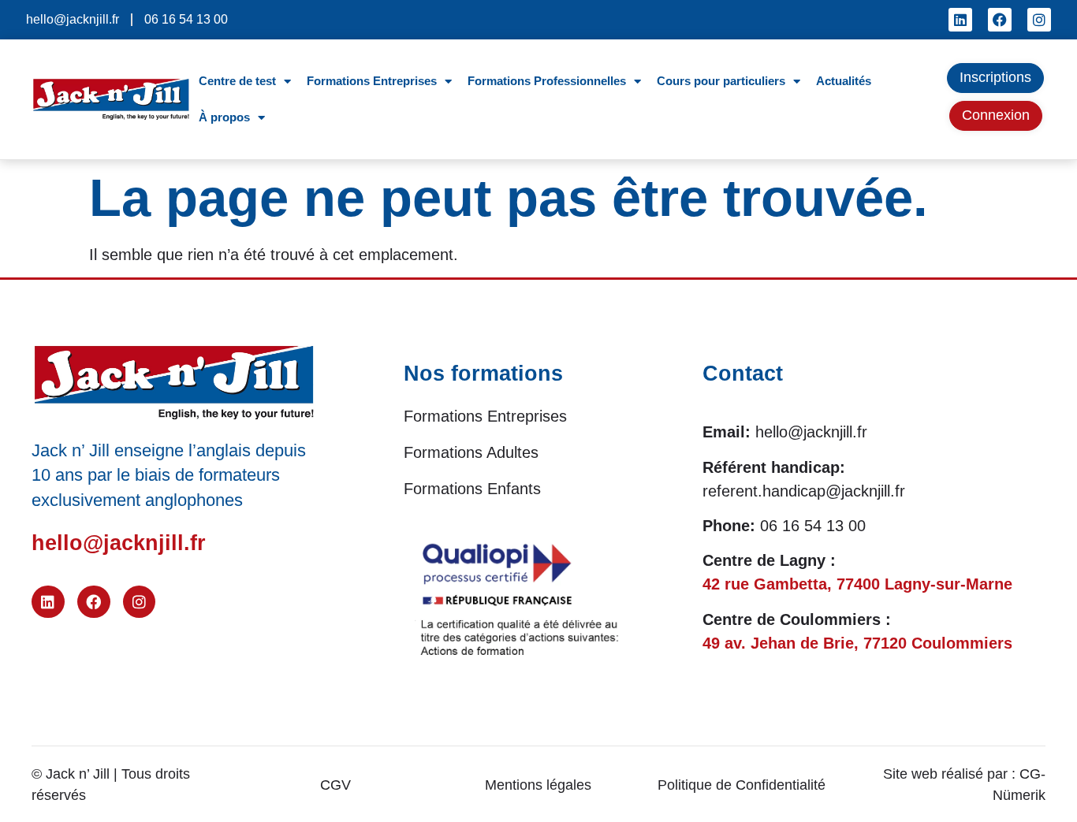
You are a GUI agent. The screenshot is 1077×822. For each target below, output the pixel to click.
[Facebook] (1000, 20)
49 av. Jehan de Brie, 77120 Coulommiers (857, 643)
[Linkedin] (960, 20)
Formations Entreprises (372, 80)
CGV (335, 785)
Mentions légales (538, 785)
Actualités (843, 80)
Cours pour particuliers (721, 80)
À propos (224, 117)
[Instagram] (1039, 20)
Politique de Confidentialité (741, 785)
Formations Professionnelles (547, 80)
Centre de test (237, 80)
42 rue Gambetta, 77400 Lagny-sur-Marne (857, 584)
